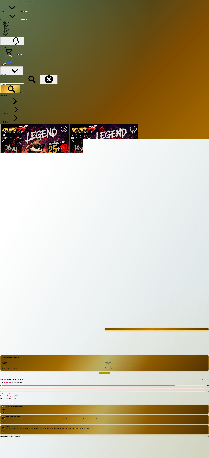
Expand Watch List (24, 11)
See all (207, 436)
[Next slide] (208, 448)
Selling (4, 27)
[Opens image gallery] (0, 275)
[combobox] (12, 83)
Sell (1, 2)
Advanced (22, 92)
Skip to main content (4, 0)
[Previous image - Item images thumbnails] (9, 201)
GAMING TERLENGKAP (21, 1)
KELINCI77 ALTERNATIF (26, 335)
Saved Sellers (5, 30)
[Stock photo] (35, 158)
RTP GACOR (34, 335)
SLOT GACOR (29, 1)
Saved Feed (5, 28)
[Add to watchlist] (9, 280)
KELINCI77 (4, 335)
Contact (106, 313)
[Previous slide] (1, 448)
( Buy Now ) (7, 331)
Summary (4, 21)
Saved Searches (6, 29)
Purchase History (6, 25)
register (8, 1)
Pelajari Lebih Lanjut (205, 379)
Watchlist (4, 24)
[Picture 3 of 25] (104, 158)
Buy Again (5, 26)
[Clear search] (49, 79)
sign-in (4, 45)
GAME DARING (13, 1)
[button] (10, 89)
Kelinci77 (34, 1)
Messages (5, 34)
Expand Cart (19, 54)
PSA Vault (5, 35)
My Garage (5, 31)
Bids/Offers (5, 23)
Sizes (4, 32)
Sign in (4, 1)
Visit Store (103, 313)
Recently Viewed (6, 22)
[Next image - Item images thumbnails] (9, 289)
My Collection (5, 33)
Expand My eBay (23, 19)
